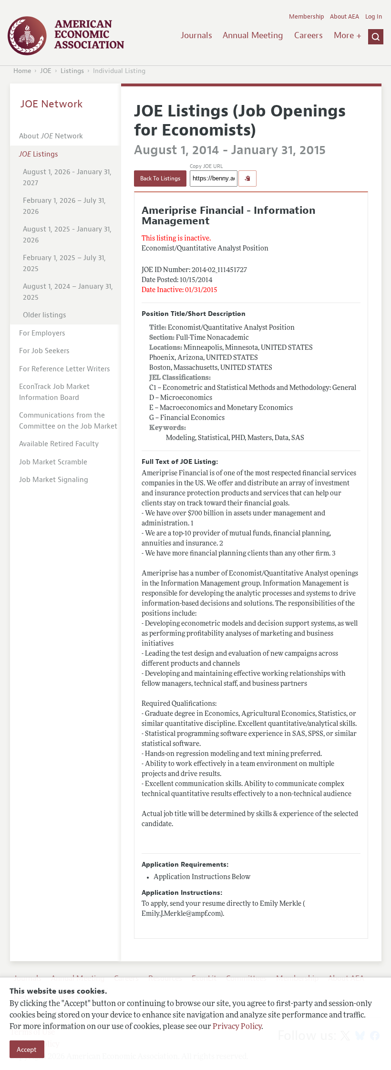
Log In (373, 17)
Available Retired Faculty (59, 444)
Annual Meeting (253, 35)
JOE (45, 71)
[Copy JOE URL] (247, 178)
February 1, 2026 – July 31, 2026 (64, 206)
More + (347, 35)
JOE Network (52, 104)
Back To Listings (160, 178)
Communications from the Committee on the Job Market (68, 421)
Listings (72, 71)
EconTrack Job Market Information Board (54, 392)
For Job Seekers (44, 351)
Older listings (44, 315)
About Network (51, 136)
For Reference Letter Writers (64, 369)
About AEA (344, 17)
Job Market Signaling (53, 479)
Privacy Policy (237, 1027)
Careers (308, 35)
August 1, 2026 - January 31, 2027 (67, 178)
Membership (306, 17)
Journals (196, 35)
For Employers (42, 333)
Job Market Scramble (53, 462)
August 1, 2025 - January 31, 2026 (67, 235)
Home (22, 71)
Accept (27, 1049)
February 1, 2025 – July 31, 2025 (64, 263)
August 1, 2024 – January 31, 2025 (68, 292)
